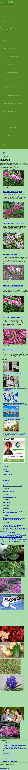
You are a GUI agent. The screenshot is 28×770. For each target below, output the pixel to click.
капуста (17, 533)
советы (2, 543)
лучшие (17, 535)
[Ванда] (12, 690)
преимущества (19, 541)
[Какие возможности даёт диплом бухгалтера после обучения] (11, 386)
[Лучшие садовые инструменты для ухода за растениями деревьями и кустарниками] (11, 431)
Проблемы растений (9, 111)
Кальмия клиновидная (12, 192)
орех (23, 537)
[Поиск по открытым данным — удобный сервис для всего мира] (12, 609)
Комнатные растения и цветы (13, 80)
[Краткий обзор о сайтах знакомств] (12, 722)
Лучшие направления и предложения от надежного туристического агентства (13, 418)
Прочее (5, 119)
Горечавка (2, 533)
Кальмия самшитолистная (14, 350)
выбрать (12, 533)
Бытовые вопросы (11, 127)
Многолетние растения (12, 87)
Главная (2, 156)
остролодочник (20, 539)
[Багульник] (10, 593)
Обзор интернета (10, 135)
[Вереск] (10, 738)
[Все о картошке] (12, 657)
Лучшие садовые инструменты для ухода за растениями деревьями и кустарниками (14, 433)
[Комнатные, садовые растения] (6, 4)
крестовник (22, 533)
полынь (12, 541)
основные (2, 539)
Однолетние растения (11, 64)
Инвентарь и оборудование (12, 103)
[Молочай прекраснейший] (12, 641)
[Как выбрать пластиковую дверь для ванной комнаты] (11, 371)
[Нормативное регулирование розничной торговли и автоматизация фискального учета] (11, 401)
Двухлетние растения (11, 72)
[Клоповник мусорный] (10, 674)
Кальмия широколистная (13, 223)
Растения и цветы (9, 48)
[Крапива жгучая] (12, 576)
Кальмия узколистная (12, 254)
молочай (23, 535)
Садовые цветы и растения (13, 56)
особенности (10, 539)
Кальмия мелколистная (13, 317)
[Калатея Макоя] (12, 560)
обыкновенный (16, 537)
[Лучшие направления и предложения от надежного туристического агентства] (11, 416)
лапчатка (3, 535)
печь (1, 541)
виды (6, 533)
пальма (25, 539)
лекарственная (10, 535)
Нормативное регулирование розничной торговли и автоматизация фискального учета (15, 403)
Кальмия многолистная (13, 286)
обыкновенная (5, 537)
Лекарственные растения (12, 95)
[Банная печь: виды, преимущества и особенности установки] (12, 706)
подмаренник (5, 541)
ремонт (24, 541)
